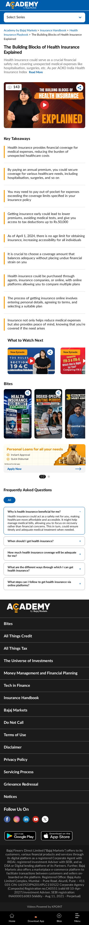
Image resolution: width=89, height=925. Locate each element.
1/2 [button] (42, 476)
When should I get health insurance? (31, 541)
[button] (49, 477)
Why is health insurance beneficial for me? (34, 511)
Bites (8, 624)
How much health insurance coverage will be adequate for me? (42, 554)
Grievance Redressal (21, 784)
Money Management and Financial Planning (40, 673)
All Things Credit (18, 636)
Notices (10, 797)
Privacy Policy (15, 760)
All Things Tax (15, 648)
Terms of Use (15, 735)
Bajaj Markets (15, 710)
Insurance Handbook (21, 698)
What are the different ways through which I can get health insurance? (40, 569)
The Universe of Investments (28, 661)
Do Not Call (13, 723)
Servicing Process (18, 772)
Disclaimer (13, 747)
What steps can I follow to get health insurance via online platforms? (39, 584)
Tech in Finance (17, 685)
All (9, 500)
